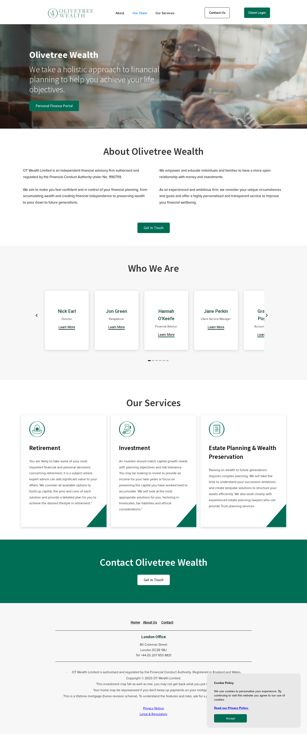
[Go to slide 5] (163, 360)
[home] (70, 13)
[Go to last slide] (36, 315)
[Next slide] (266, 315)
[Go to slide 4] (160, 360)
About (119, 13)
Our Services (164, 13)
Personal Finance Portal (54, 105)
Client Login (257, 13)
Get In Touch (154, 227)
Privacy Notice (153, 708)
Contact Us (217, 13)
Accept (230, 718)
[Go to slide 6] (167, 360)
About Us (150, 622)
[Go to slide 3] (156, 360)
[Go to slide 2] (153, 360)
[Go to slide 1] (149, 360)
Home (135, 622)
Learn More (66, 327)
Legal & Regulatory (153, 714)
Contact (167, 622)
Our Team (140, 13)
